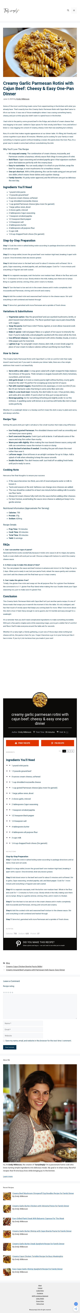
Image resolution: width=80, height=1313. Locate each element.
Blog (8, 963)
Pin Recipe (59, 743)
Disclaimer (40, 1293)
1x (64, 751)
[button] (68, 10)
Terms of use (40, 1304)
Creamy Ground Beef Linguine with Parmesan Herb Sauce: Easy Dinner (35, 970)
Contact (40, 1288)
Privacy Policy (40, 1301)
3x (72, 751)
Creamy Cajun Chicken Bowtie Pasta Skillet (24, 966)
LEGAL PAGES (40, 1298)
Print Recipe (24, 743)
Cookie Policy (40, 1291)
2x (68, 751)
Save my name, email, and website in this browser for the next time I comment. (38, 1041)
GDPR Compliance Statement (40, 1296)
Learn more (8, 1176)
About (40, 1285)
